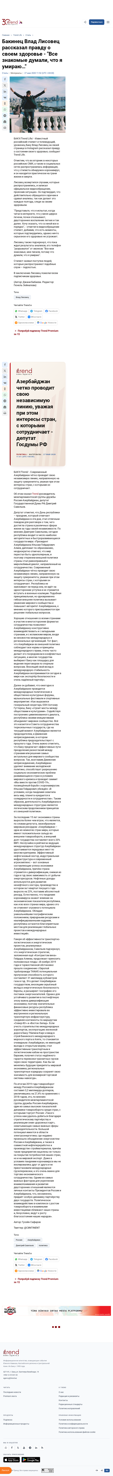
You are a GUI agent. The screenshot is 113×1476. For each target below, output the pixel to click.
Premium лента (10, 1396)
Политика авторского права (71, 1428)
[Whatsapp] (5, 1447)
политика (43, 1245)
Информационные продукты (16, 1424)
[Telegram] (30, 1447)
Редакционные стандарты (70, 1404)
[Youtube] (23, 1447)
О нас (61, 1392)
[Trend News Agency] (11, 1352)
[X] (17, 1447)
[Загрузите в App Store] (11, 1459)
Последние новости (12, 1392)
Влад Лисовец (22, 297)
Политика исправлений (69, 1408)
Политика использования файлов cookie (77, 1432)
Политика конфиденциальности (73, 1424)
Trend (35, 493)
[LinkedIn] (36, 1447)
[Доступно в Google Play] (30, 1459)
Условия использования (70, 1420)
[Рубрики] (108, 22)
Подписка (7, 1420)
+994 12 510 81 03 (10, 1375)
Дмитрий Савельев (25, 1245)
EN (97, 1470)
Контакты (63, 1400)
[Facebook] (11, 1447)
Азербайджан (34, 1240)
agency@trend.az (10, 1378)
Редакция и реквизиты (69, 1396)
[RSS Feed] (42, 1447)
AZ (102, 1470)
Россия (19, 1240)
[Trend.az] (12, 22)
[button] (4, 79)
